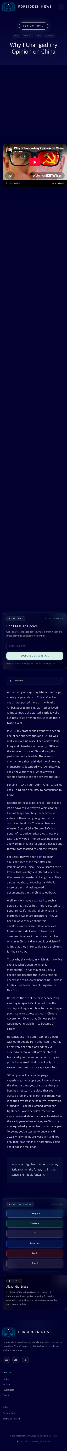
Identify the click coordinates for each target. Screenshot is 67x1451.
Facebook (35, 1243)
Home (6, 1379)
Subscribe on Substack (35, 655)
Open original (58, 183)
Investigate (8, 1390)
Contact (7, 1395)
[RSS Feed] (25, 1360)
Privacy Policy (10, 1413)
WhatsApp (35, 1223)
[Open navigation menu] (61, 7)
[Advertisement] (33, 104)
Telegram (35, 1213)
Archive (6, 1384)
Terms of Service (11, 1418)
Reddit (35, 1253)
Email (35, 1263)
